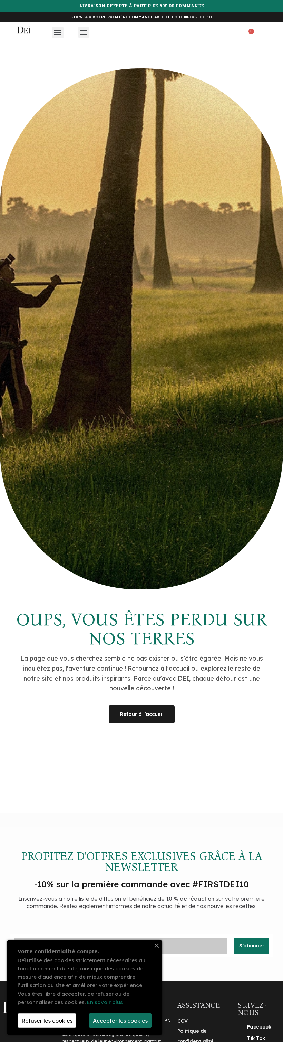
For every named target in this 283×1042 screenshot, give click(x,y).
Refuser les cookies (46, 1020)
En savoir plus (105, 1002)
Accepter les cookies (120, 1020)
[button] (232, 34)
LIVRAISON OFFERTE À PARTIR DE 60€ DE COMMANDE (141, 6)
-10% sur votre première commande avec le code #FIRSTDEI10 (141, 17)
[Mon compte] (262, 33)
